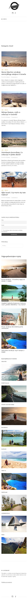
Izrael (6, 69)
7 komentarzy (14, 117)
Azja (2, 69)
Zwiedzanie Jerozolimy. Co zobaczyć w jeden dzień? (12, 153)
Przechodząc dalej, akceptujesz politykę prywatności (11, 231)
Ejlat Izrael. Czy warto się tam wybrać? (13, 194)
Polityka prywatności (6, 582)
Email (2, 225)
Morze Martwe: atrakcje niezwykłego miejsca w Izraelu (13, 73)
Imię (2, 220)
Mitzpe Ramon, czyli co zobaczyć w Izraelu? (10, 113)
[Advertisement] (14, 32)
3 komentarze (14, 77)
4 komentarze (14, 157)
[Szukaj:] (25, 19)
